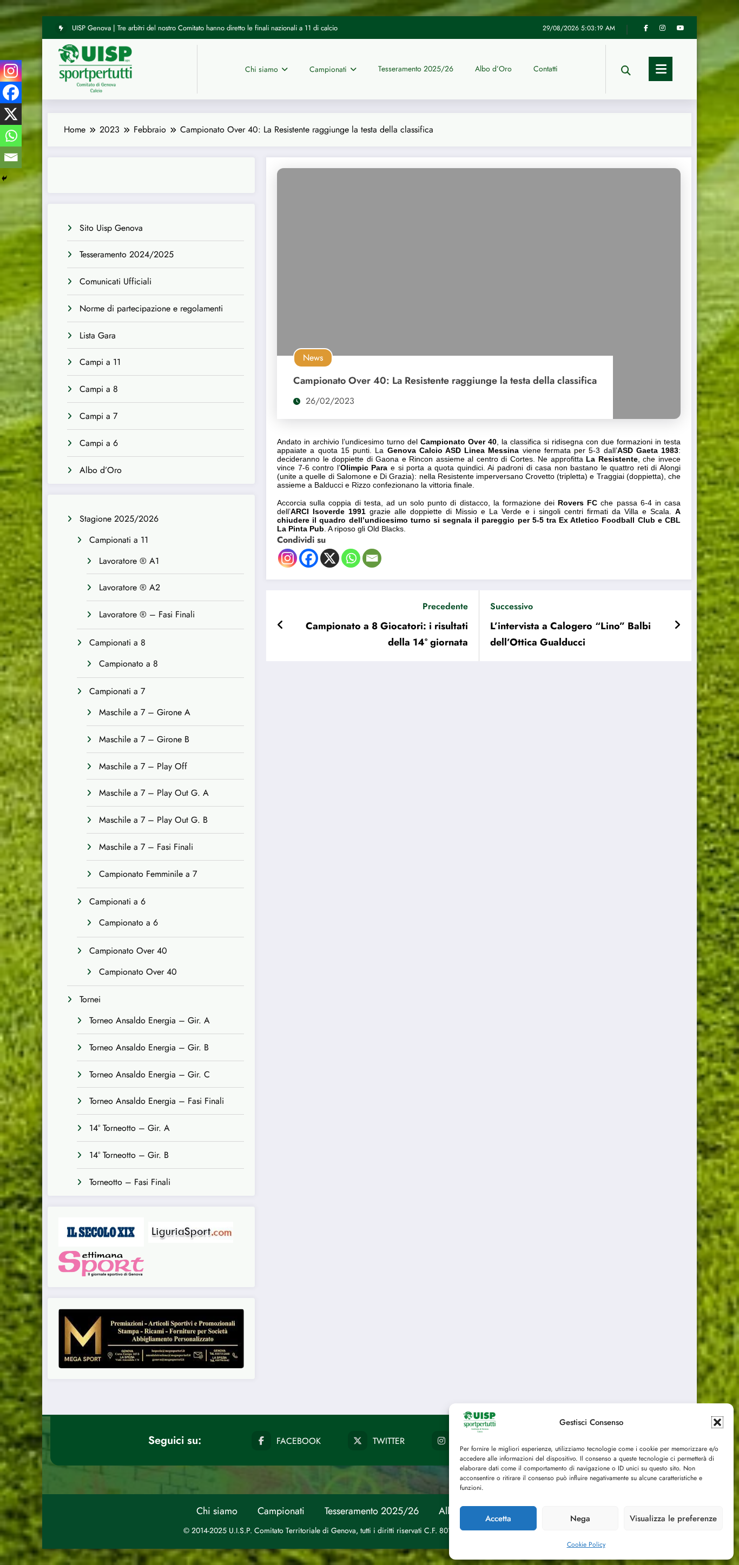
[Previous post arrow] (280, 625)
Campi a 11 (100, 362)
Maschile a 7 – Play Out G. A (154, 793)
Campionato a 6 (128, 922)
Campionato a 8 (128, 663)
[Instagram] (287, 558)
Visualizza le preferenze (673, 1518)
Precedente (445, 606)
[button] (717, 1422)
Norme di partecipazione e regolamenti (151, 308)
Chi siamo (261, 69)
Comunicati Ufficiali (115, 281)
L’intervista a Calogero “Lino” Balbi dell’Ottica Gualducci (570, 634)
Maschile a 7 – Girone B (144, 739)
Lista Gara (98, 335)
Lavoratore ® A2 (129, 587)
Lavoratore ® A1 (129, 561)
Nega (580, 1518)
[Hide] (4, 178)
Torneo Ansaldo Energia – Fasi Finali (156, 1101)
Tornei (90, 999)
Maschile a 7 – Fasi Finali (146, 847)
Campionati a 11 (118, 540)
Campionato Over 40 (128, 950)
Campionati (328, 69)
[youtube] (680, 28)
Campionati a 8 (117, 642)
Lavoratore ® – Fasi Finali (147, 614)
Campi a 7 (98, 416)
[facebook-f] (646, 28)
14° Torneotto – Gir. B (129, 1155)
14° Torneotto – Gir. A (129, 1128)
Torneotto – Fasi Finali (129, 1182)
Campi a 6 (99, 443)
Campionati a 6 (117, 901)
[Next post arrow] (677, 625)
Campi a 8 (99, 389)
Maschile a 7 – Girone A (144, 712)
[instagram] (662, 28)
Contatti (545, 68)
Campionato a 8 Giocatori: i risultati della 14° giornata (387, 634)
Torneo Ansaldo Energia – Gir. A (149, 1020)
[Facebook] (308, 558)
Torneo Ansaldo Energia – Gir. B (149, 1047)
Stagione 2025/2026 (119, 518)
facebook (298, 1441)
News (313, 357)
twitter (389, 1441)
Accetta (498, 1518)
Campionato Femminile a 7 (148, 874)
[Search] (626, 69)
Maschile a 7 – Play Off (143, 766)
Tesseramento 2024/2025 (127, 254)
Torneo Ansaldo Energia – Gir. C (149, 1074)
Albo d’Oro (493, 68)
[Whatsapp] (350, 558)
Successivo (511, 606)
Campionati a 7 (117, 691)
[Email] (371, 558)
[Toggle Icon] (660, 69)
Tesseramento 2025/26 (415, 68)
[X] (329, 558)
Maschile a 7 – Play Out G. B (153, 820)
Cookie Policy (586, 1544)
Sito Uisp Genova (111, 228)
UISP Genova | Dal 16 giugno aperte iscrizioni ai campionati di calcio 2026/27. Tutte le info (207, 28)
